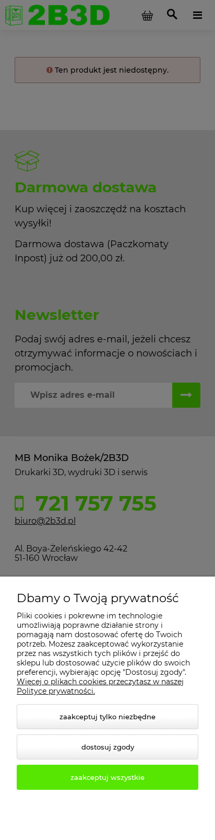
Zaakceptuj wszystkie (107, 777)
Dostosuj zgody (107, 747)
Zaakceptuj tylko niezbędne (107, 716)
